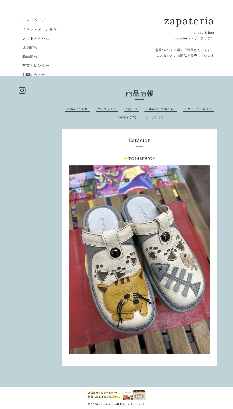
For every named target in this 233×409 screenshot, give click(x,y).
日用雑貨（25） (127, 117)
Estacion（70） (78, 109)
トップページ (34, 20)
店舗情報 (30, 47)
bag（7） (132, 109)
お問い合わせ (34, 74)
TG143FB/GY (141, 158)
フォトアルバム (35, 38)
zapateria (189, 20)
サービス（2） (155, 117)
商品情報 (30, 56)
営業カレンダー (35, 65)
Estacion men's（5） (161, 109)
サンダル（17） (108, 109)
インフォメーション (39, 29)
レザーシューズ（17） (199, 109)
